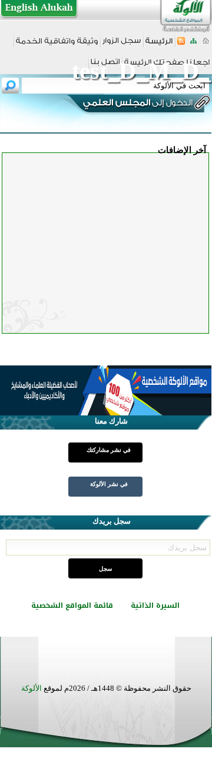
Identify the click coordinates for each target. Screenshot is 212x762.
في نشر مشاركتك (109, 450)
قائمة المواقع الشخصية (72, 605)
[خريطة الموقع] (193, 44)
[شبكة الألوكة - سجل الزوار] (121, 44)
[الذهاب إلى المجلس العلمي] (136, 105)
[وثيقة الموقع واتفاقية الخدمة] (57, 45)
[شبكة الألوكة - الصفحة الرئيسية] (159, 45)
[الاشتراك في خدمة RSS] (181, 44)
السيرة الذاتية (155, 605)
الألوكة (31, 688)
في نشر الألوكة (109, 484)
